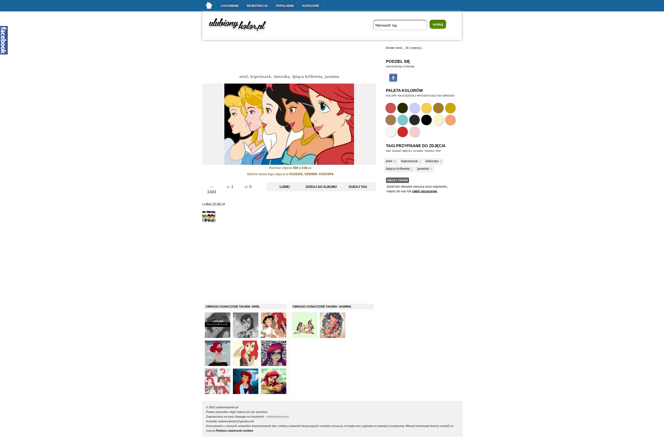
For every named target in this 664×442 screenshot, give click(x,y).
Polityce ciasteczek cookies (234, 430)
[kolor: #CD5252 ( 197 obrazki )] (390, 108)
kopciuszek (409, 161)
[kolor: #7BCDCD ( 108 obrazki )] (402, 120)
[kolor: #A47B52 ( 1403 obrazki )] (390, 120)
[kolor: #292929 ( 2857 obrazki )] (414, 120)
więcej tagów (397, 180)
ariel (389, 161)
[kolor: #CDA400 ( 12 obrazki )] (450, 108)
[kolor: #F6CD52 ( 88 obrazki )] (426, 108)
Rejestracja (257, 5)
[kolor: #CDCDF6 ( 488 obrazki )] (414, 108)
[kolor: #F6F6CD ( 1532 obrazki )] (438, 120)
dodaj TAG (358, 187)
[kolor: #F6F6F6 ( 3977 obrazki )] (390, 132)
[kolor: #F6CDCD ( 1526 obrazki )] (414, 132)
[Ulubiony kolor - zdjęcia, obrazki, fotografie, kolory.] (241, 33)
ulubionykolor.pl (277, 416)
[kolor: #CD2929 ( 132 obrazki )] (402, 132)
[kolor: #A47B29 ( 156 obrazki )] (438, 108)
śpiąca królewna (398, 169)
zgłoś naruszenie (424, 191)
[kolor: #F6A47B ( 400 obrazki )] (450, 120)
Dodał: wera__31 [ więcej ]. (404, 47)
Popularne (285, 5)
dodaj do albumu (321, 187)
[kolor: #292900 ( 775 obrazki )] (402, 108)
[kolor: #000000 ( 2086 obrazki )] (426, 120)
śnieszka (432, 161)
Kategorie (310, 5)
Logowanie (230, 5)
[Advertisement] (296, 58)
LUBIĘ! (285, 187)
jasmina (423, 169)
